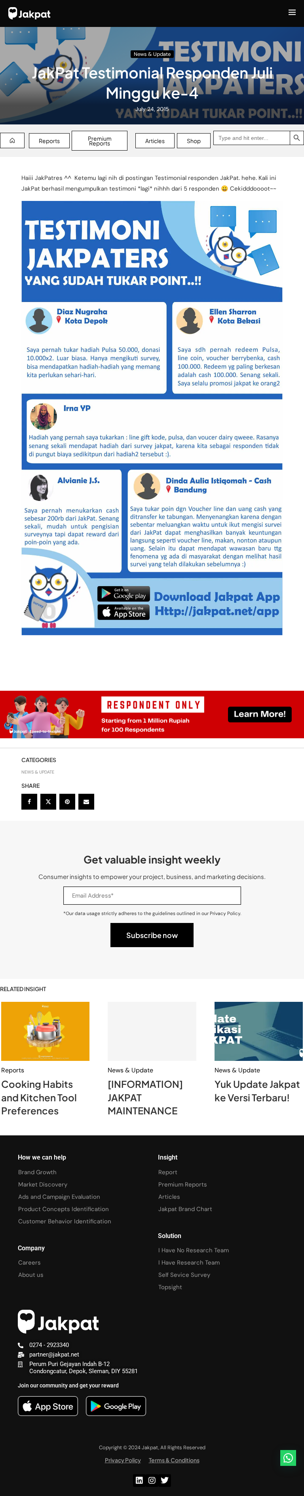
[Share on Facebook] (29, 802)
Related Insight (23, 988)
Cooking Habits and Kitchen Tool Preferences (39, 1097)
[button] (288, 1458)
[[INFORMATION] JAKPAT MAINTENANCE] (152, 1031)
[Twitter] (164, 1480)
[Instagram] (152, 1480)
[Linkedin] (139, 1480)
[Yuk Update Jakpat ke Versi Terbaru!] (259, 1031)
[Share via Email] (86, 802)
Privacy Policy (123, 1460)
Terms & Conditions (174, 1460)
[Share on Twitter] (48, 802)
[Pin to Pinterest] (67, 802)
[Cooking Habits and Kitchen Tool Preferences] (45, 1031)
